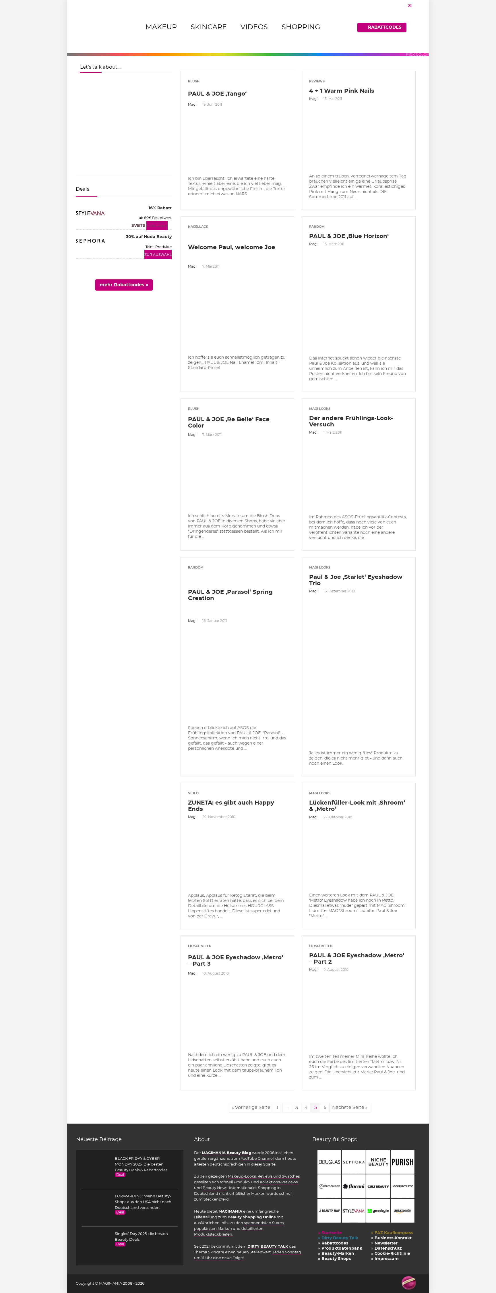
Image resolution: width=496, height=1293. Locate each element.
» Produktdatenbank (340, 1248)
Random (317, 226)
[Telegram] (409, 6)
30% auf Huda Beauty (149, 237)
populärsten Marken (213, 1229)
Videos (254, 27)
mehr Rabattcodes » (124, 285)
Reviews (317, 81)
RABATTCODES (385, 27)
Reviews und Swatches (278, 1176)
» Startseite (330, 1233)
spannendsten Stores (264, 1223)
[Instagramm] (395, 6)
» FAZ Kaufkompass (392, 1233)
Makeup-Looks (242, 1176)
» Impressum (385, 1259)
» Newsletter (384, 1243)
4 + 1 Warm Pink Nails (341, 91)
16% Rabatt (160, 208)
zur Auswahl (158, 254)
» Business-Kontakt (391, 1238)
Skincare (209, 27)
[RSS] (417, 6)
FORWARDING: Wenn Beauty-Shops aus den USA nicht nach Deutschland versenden (143, 1202)
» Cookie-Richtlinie (390, 1254)
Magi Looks (319, 408)
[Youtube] (402, 6)
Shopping (301, 27)
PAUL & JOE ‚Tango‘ (217, 94)
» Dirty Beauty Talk (338, 1238)
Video (193, 793)
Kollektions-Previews (279, 1182)
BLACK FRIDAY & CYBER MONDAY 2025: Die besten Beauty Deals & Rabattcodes (141, 1164)
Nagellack (198, 226)
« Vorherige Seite (251, 1107)
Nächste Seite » (350, 1107)
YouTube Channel (257, 1159)
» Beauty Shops (334, 1259)
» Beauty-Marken (336, 1254)
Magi (192, 104)
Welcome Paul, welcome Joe (231, 247)
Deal (120, 1174)
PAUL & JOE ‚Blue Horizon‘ (349, 236)
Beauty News (215, 1188)
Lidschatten (200, 946)
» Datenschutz (386, 1248)
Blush (193, 81)
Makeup (161, 27)
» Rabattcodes (333, 1243)
